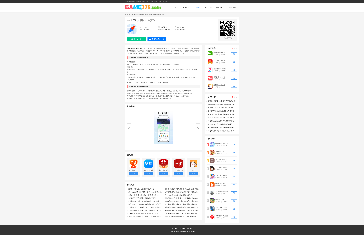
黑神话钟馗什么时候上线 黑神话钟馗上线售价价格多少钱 (181, 189)
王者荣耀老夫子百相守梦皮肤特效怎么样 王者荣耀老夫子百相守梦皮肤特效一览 (146, 201)
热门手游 (208, 8)
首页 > (134, 14)
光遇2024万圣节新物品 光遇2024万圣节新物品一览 (143, 195)
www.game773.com (189, 231)
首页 (176, 8)
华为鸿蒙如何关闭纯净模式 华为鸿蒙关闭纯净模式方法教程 (182, 198)
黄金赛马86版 (219, 199)
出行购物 (145, 14)
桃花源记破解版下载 (221, 143)
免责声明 (182, 228)
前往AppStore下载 (158, 39)
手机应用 (197, 8)
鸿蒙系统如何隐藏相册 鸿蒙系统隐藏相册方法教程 (143, 213)
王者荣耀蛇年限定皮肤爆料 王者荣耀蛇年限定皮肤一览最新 (145, 210)
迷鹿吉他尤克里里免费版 (220, 85)
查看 (234, 54)
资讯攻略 (219, 8)
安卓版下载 (137, 39)
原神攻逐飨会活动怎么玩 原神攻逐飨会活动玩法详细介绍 (181, 207)
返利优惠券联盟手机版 (220, 52)
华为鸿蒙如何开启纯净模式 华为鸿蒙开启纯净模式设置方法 (145, 204)
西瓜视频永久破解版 (221, 216)
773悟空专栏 (232, 8)
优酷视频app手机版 (219, 69)
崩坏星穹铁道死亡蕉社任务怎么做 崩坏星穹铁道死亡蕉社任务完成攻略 (182, 192)
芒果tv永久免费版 (221, 183)
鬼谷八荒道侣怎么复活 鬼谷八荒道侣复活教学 (178, 195)
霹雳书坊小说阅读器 (221, 159)
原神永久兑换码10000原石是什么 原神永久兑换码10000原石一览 (146, 192)
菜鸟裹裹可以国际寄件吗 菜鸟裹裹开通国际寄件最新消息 (181, 210)
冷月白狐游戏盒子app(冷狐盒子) (222, 191)
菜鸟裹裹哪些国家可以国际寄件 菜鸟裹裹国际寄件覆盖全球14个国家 (182, 201)
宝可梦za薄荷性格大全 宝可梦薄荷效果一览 (141, 189)
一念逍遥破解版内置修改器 (222, 167)
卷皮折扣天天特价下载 (220, 77)
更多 (235, 48)
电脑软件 (186, 8)
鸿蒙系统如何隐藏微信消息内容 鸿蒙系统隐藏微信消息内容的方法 (182, 213)
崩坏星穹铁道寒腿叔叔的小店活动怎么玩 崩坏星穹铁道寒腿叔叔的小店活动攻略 (146, 216)
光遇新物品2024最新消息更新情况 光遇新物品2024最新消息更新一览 (182, 216)
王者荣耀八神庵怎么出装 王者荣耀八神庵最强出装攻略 (181, 204)
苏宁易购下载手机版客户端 (220, 61)
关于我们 (174, 228)
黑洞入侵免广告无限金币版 (222, 208)
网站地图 (189, 228)
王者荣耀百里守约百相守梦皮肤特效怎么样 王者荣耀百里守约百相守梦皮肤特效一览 (146, 207)
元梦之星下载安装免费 (222, 175)
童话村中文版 (219, 151)
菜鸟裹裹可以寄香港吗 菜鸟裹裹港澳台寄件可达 (142, 198)
